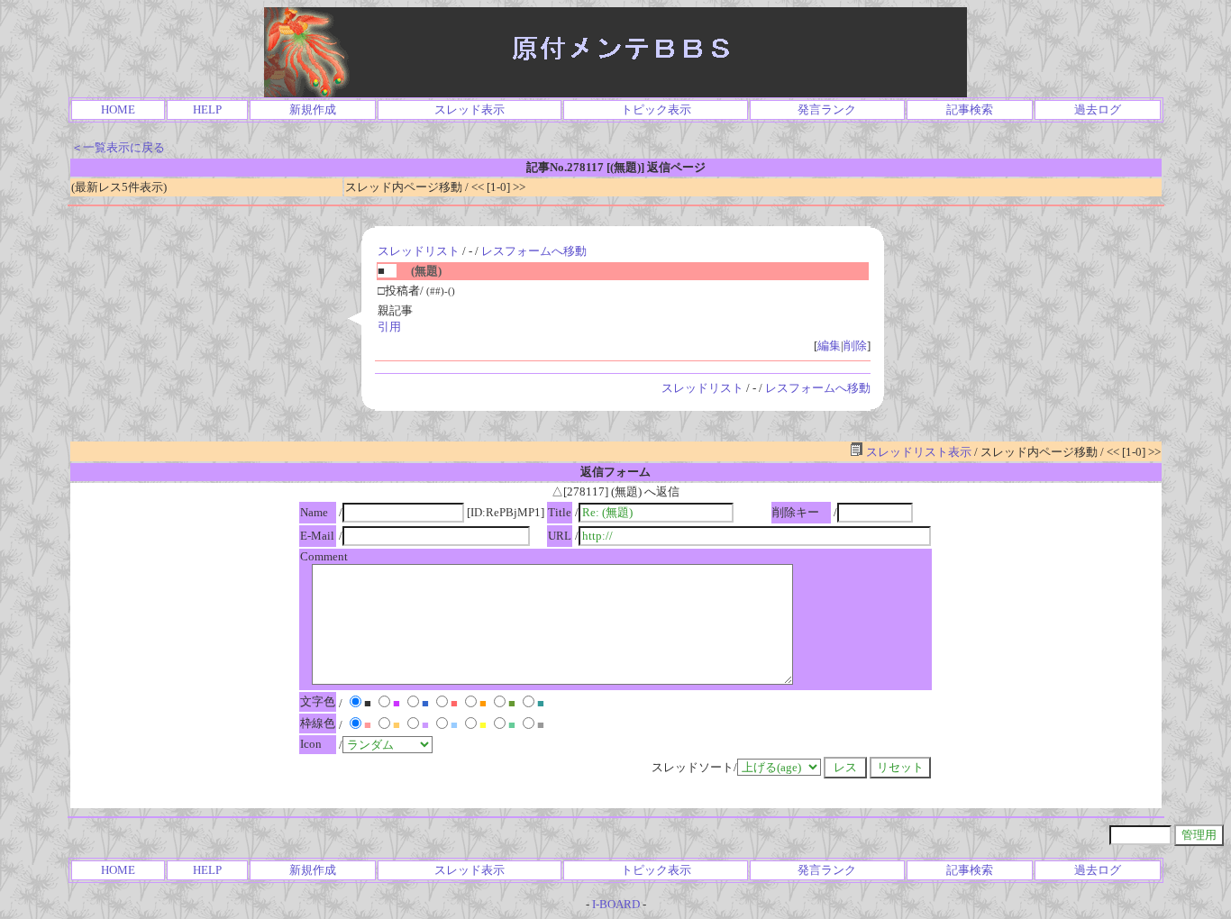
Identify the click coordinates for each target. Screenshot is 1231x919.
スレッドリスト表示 (917, 452)
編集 (829, 345)
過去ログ (1097, 109)
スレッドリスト (419, 251)
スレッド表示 (469, 109)
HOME (118, 109)
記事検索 (969, 109)
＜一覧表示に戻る (118, 147)
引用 (389, 326)
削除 (855, 345)
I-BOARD (616, 904)
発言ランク (827, 109)
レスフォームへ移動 (534, 251)
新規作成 (312, 109)
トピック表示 (656, 109)
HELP (207, 109)
